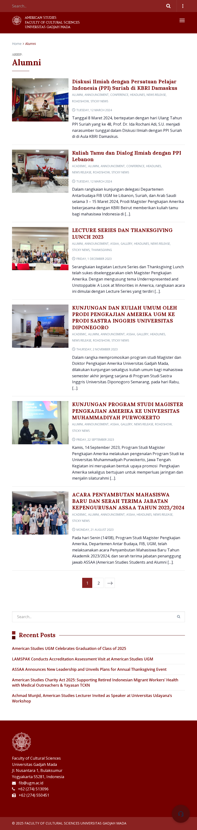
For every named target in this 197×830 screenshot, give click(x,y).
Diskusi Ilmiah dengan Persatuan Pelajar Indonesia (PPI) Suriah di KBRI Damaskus (124, 84)
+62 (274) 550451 (34, 795)
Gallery (126, 244)
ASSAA (114, 244)
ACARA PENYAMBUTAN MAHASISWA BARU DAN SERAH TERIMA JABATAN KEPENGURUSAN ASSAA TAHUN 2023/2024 (128, 501)
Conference (119, 95)
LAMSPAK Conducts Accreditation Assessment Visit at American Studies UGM (82, 659)
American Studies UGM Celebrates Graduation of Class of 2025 (69, 648)
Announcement (97, 95)
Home (17, 43)
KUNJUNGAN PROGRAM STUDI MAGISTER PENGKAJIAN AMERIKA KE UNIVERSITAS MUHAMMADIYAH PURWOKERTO (127, 411)
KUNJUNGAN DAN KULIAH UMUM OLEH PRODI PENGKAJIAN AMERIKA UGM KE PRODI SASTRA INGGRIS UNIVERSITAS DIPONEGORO (124, 318)
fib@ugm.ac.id (31, 783)
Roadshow (80, 101)
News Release (156, 95)
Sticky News (99, 101)
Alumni (77, 95)
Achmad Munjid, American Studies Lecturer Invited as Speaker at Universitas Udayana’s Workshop (92, 698)
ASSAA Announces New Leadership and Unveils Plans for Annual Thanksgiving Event (89, 669)
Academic (79, 166)
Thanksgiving (101, 250)
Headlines (137, 95)
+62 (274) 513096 (33, 789)
